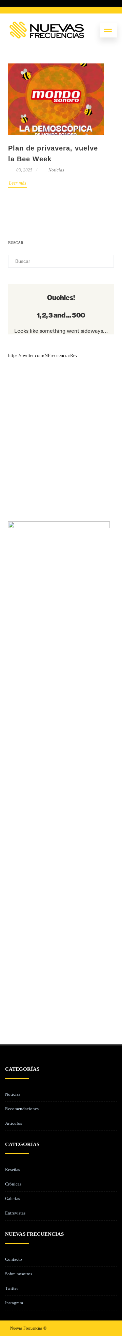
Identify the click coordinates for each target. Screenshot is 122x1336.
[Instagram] (95, 1328)
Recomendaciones (22, 1108)
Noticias (56, 169)
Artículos (13, 1123)
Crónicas (13, 1184)
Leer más (17, 183)
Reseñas (12, 1169)
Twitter (11, 1288)
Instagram (14, 1302)
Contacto (13, 1259)
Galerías (12, 1198)
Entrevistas (15, 1213)
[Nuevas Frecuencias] (46, 30)
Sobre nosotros (18, 1273)
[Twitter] (84, 1328)
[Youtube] (106, 1328)
